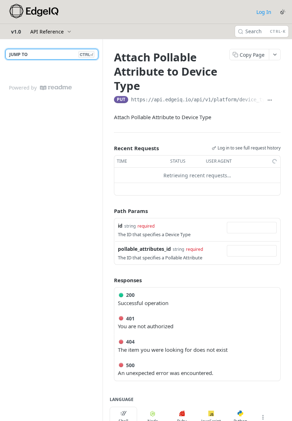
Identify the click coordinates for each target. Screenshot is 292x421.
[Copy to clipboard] (278, 100)
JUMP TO (51, 54)
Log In (263, 12)
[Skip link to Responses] (109, 280)
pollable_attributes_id (144, 248)
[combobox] (252, 227)
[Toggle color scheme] (282, 11)
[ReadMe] (56, 87)
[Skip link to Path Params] (109, 211)
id (120, 225)
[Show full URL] (269, 100)
